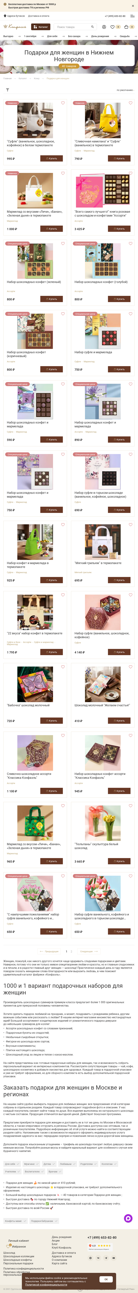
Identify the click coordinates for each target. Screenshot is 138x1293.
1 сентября (30, 36)
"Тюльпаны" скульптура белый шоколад (96, 846)
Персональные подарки (18, 1263)
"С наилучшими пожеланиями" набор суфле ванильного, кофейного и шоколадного (33, 916)
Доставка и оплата (38, 15)
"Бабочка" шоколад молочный (28, 705)
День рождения (100, 36)
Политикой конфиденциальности (46, 1284)
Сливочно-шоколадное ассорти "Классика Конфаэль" (29, 776)
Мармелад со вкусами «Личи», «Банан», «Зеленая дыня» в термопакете (34, 213)
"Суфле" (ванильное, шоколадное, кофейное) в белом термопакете (31, 143)
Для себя (52, 36)
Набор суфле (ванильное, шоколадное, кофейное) (102, 635)
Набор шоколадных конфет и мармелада (27, 424)
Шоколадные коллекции (18, 1256)
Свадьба (125, 36)
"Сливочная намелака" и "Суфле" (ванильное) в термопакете (98, 143)
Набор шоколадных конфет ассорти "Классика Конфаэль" (100, 776)
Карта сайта (59, 1263)
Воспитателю (32, 1171)
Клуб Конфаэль (61, 1247)
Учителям (10, 1171)
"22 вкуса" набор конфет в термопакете (34, 633)
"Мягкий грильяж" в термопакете (98, 563)
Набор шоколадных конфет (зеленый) (34, 282)
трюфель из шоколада (77, 1144)
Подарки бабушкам (42, 1221)
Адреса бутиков (16, 15)
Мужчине (29, 1164)
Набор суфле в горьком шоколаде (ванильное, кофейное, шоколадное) (100, 494)
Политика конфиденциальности (23, 1268)
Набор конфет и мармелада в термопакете (28, 565)
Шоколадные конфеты (17, 1259)
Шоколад (9, 1252)
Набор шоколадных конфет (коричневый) (26, 354)
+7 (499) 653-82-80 (115, 16)
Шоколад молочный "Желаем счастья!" (102, 705)
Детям (47, 1164)
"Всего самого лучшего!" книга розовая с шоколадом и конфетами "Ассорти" (102, 213)
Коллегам (107, 1164)
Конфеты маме (13, 1221)
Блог (55, 1244)
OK (106, 1279)
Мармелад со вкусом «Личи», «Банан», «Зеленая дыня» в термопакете (34, 846)
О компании (59, 1259)
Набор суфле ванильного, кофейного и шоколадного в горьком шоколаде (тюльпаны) (102, 916)
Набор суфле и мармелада (93, 352)
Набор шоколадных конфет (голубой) (101, 282)
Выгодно (8, 36)
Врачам (53, 1171)
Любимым (65, 1164)
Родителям (86, 1164)
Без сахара (74, 36)
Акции (56, 1240)
